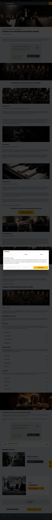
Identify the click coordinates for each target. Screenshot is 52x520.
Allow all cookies (41, 267)
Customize (25, 267)
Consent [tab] (10, 254)
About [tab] (41, 254)
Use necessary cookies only (11, 267)
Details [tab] (26, 254)
